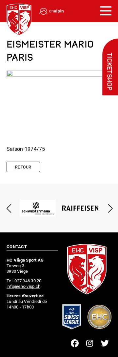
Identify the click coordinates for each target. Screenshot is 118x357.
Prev (9, 208)
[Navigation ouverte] (105, 11)
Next (109, 208)
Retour (23, 167)
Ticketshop (109, 72)
